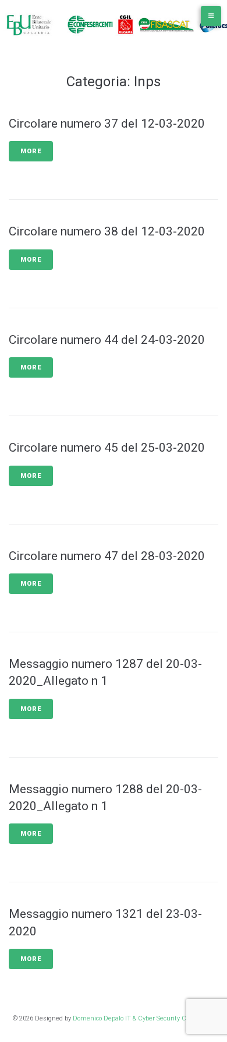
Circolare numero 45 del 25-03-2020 (107, 448)
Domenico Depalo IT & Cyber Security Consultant (144, 1018)
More (30, 151)
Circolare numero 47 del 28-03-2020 (107, 556)
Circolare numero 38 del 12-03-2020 (107, 231)
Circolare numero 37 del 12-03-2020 (107, 124)
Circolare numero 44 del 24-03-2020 (107, 340)
